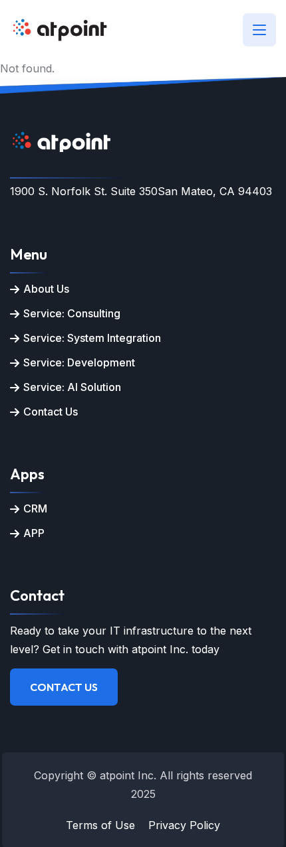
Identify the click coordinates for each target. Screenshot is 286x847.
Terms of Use (100, 825)
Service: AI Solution (72, 387)
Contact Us (50, 411)
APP (34, 533)
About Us (46, 288)
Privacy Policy (184, 825)
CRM (35, 508)
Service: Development (79, 362)
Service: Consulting (71, 313)
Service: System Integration (92, 338)
